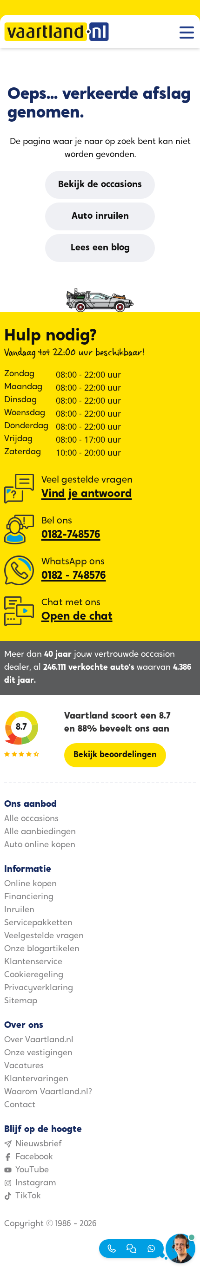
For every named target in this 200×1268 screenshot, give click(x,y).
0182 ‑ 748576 (73, 576)
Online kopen (30, 884)
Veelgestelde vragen (44, 936)
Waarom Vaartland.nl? (48, 1092)
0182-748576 (70, 535)
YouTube (32, 1170)
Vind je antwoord (86, 494)
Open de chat (77, 616)
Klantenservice (33, 962)
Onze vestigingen (38, 1053)
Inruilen (19, 910)
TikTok (28, 1196)
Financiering (28, 897)
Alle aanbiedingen (40, 832)
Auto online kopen (39, 845)
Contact (19, 1105)
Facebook (34, 1157)
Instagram (35, 1183)
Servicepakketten (38, 923)
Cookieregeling (33, 975)
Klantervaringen (36, 1079)
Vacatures (24, 1066)
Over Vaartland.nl (38, 1040)
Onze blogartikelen (42, 949)
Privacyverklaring (38, 988)
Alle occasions (31, 819)
